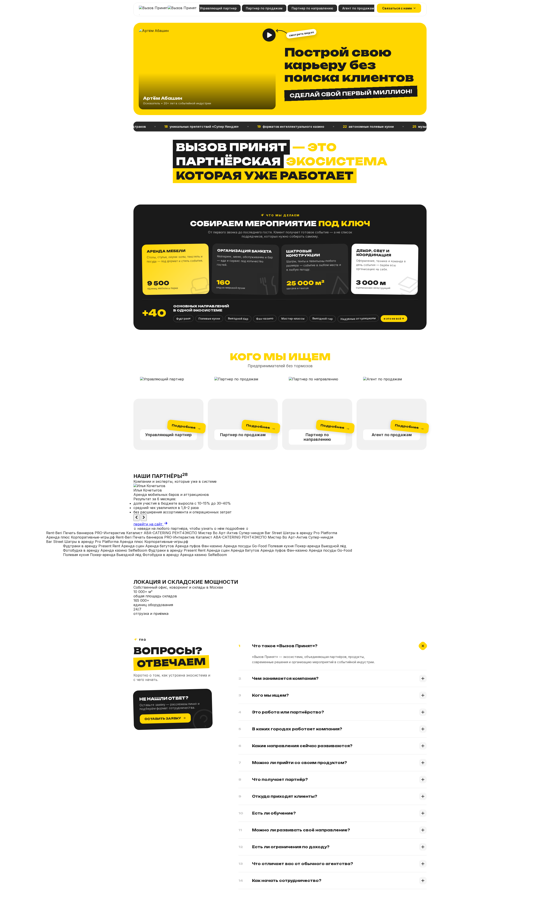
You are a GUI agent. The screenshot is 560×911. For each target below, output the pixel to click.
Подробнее (186, 426)
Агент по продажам (358, 8)
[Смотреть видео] (269, 35)
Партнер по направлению (312, 8)
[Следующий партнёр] (144, 517)
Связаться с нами (397, 8)
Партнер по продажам (264, 8)
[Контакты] (139, 14)
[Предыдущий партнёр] (136, 517)
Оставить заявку (163, 718)
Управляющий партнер (218, 8)
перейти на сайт (148, 524)
